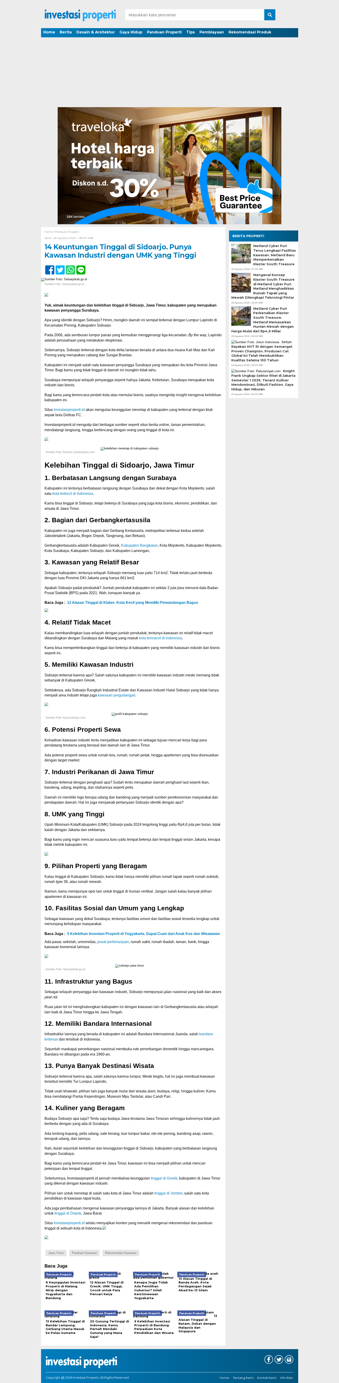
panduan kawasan (84, 1253)
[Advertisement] (169, 72)
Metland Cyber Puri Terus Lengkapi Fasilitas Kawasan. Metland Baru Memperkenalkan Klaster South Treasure (274, 255)
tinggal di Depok (67, 1213)
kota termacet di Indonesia (160, 638)
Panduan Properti (164, 32)
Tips (190, 32)
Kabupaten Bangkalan (139, 545)
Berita (66, 32)
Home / (50, 231)
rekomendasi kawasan (121, 1253)
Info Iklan (286, 1378)
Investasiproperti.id (69, 410)
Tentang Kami (243, 1378)
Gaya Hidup (130, 32)
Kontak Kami (266, 1378)
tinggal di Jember (168, 1193)
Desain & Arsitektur (95, 32)
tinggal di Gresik (164, 1178)
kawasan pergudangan (116, 695)
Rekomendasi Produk (250, 32)
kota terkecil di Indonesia (72, 493)
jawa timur (56, 1253)
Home (49, 32)
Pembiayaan (211, 32)
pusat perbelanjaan (113, 942)
